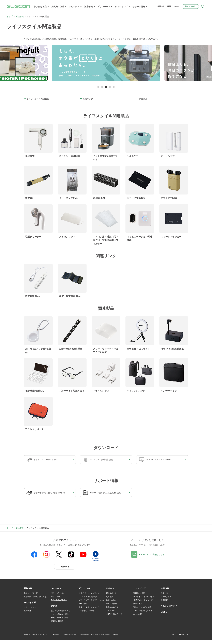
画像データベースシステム (89, 607)
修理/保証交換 (111, 604)
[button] (98, 87)
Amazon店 (137, 614)
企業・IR (164, 593)
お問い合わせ (111, 600)
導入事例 (27, 611)
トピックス (74, 6)
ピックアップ (56, 597)
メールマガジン (112, 611)
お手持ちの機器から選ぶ (60, 611)
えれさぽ (109, 597)
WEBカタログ (84, 604)
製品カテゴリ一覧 (31, 593)
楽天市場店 (137, 604)
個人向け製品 (40, 6)
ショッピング (121, 6)
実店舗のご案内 (139, 593)
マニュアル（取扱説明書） (89, 597)
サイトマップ (44, 634)
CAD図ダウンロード (86, 611)
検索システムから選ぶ (60, 618)
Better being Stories (59, 600)
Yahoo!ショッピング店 (142, 607)
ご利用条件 (55, 634)
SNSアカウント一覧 (30, 634)
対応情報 (88, 6)
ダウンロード (104, 6)
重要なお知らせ (112, 607)
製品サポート (111, 593)
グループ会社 (166, 597)
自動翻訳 (116, 634)
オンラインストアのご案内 (143, 597)
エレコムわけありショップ (143, 611)
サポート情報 (139, 6)
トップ (10, 16)
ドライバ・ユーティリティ (89, 593)
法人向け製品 (57, 6)
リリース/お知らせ (58, 593)
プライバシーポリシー (69, 634)
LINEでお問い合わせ (114, 614)
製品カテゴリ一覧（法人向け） (36, 597)
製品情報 (20, 16)
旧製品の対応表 (57, 621)
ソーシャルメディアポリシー (88, 634)
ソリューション (30, 607)
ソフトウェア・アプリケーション (92, 600)
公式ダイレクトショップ (142, 600)
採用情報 (164, 600)
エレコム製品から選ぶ (60, 614)
